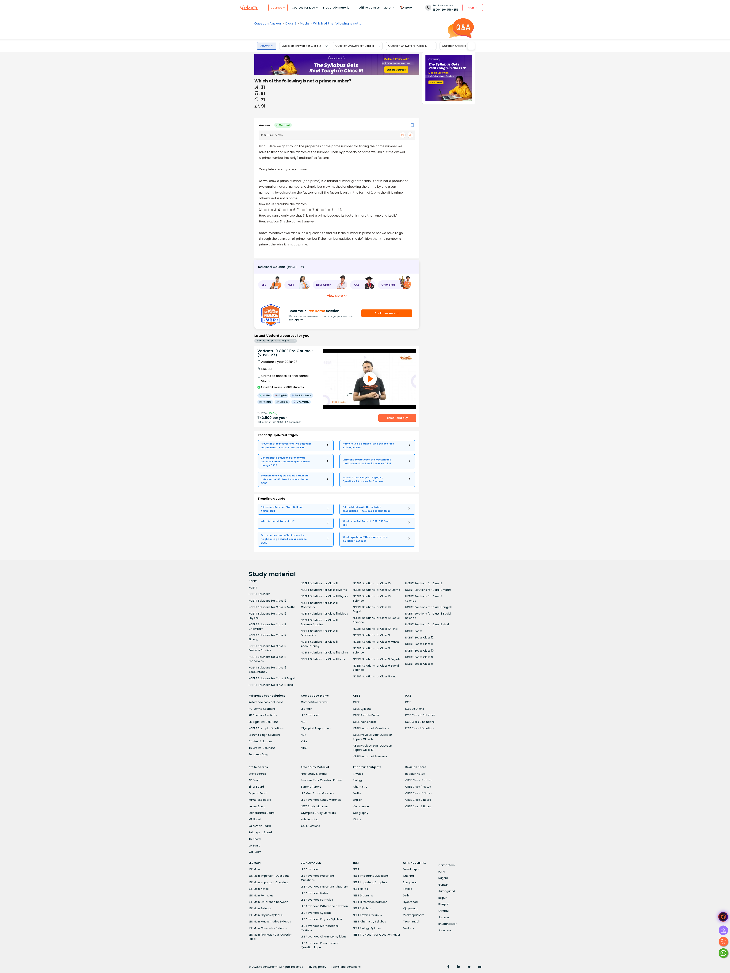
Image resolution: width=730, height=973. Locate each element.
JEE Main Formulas (261, 895)
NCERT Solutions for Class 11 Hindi (323, 659)
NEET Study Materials (315, 806)
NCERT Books (413, 631)
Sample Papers (311, 787)
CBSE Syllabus (362, 709)
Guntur (443, 885)
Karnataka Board (260, 800)
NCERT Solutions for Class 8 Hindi (427, 624)
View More (335, 295)
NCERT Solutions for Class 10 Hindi (375, 629)
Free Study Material (314, 774)
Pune (441, 871)
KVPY (304, 741)
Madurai (408, 928)
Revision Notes (415, 774)
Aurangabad (446, 891)
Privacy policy (317, 967)
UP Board (255, 845)
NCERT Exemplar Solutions (266, 728)
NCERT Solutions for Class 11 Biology (324, 613)
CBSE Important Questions (371, 728)
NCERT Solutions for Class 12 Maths (272, 607)
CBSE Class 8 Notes (418, 806)
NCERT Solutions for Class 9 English (376, 659)
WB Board (255, 852)
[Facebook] (448, 967)
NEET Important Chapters (370, 882)
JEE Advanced (310, 715)
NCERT (253, 587)
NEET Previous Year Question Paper (376, 935)
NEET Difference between (370, 902)
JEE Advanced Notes (314, 893)
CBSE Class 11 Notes (418, 787)
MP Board (255, 819)
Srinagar (444, 911)
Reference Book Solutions (266, 702)
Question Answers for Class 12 (301, 46)
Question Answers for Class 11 (354, 46)
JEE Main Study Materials (317, 793)
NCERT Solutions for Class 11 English (324, 652)
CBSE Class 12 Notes (418, 780)
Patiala (407, 889)
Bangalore (410, 882)
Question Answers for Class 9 (461, 46)
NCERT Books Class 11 (419, 644)
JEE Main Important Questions (269, 876)
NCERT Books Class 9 (419, 657)
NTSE (304, 748)
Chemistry (360, 787)
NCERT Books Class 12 (419, 637)
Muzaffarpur (411, 869)
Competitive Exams (314, 702)
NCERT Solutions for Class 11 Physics (324, 596)
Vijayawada (410, 908)
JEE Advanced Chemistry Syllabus (323, 936)
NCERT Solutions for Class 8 (423, 583)
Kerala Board (257, 806)
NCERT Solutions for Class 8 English (428, 607)
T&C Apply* (296, 319)
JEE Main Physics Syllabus (265, 915)
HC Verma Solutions (262, 709)
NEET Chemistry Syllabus (369, 921)
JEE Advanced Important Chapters (324, 886)
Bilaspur (443, 904)
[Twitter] (469, 967)
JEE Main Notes (259, 889)
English (357, 800)
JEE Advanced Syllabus (316, 913)
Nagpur (443, 878)
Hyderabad (410, 902)
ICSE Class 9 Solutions (420, 722)
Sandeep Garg (258, 754)
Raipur (442, 898)
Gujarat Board (258, 793)
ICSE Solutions (414, 709)
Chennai (408, 876)
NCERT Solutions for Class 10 (372, 583)
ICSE (408, 702)
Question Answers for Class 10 (408, 46)
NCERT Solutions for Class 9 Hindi (375, 676)
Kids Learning (310, 819)
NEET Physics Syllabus (367, 915)
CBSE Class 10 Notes (418, 793)
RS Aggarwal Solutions (263, 722)
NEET (304, 722)
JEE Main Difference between (268, 902)
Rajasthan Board (260, 826)
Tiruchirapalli (411, 921)
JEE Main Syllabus (260, 908)
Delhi (406, 895)
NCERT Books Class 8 (419, 664)
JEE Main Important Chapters (268, 882)
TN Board (255, 839)
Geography (360, 813)
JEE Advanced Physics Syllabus (321, 919)
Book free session (387, 313)
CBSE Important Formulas (370, 756)
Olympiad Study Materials (318, 813)
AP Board (255, 780)
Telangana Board (260, 832)
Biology (358, 780)
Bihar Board (256, 787)
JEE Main (306, 709)
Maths (305, 23)
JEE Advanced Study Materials (321, 800)
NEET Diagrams (363, 895)
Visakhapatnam (414, 915)
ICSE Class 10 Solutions (420, 715)
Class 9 (290, 23)
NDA (303, 735)
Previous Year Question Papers (322, 780)
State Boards (257, 774)
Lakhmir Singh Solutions (265, 735)
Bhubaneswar (447, 924)
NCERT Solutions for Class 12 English (272, 678)
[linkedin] (458, 967)
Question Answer (268, 23)
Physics (358, 774)
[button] (270, 284)
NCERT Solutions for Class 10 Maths (376, 590)
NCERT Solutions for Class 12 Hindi (271, 685)
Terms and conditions (346, 967)
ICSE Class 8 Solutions (420, 728)
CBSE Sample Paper (366, 715)
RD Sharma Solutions (263, 715)
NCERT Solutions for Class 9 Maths (376, 642)
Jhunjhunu (445, 930)
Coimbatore (446, 865)
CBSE (356, 702)
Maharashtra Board (262, 813)
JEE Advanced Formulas (317, 900)
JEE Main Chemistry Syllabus (268, 928)
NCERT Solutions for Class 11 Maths (324, 590)
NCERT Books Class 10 (419, 651)
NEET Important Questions (371, 876)
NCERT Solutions (259, 594)
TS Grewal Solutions (262, 748)
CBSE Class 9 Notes (418, 800)
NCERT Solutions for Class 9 (371, 635)
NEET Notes (360, 889)
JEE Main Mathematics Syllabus (270, 921)
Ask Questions (310, 826)
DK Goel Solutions (260, 741)
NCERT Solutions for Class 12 (267, 601)
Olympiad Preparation (316, 728)
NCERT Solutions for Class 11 (319, 583)
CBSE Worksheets (364, 722)
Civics (357, 819)
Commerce (361, 806)
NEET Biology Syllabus (367, 928)
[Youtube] (479, 967)
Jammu (443, 917)
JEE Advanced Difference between (324, 906)
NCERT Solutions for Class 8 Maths (428, 590)
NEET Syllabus (362, 908)
